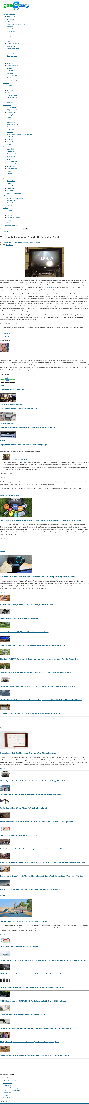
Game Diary (6, 178)
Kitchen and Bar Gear (13, 48)
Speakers (9, 68)
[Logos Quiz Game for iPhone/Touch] (8, 383)
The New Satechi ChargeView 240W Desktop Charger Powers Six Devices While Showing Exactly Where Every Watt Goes (41, 876)
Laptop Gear (13, 164)
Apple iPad (8, 242)
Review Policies (7, 1083)
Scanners (9, 173)
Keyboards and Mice (12, 156)
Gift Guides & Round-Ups (10, 225)
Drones (9, 119)
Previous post (7, 334)
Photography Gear (12, 56)
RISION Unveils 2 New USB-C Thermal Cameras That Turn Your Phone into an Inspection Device (33, 974)
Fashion (5, 208)
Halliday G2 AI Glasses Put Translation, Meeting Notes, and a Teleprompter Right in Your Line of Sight (35, 1028)
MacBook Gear (11, 166)
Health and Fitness (12, 97)
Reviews (2, 385)
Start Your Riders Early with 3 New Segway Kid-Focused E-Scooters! (23, 921)
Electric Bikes (11, 122)
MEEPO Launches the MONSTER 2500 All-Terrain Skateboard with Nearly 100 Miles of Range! (33, 1001)
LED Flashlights (11, 137)
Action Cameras (11, 107)
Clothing (9, 210)
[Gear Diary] (44, 6)
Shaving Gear (11, 203)
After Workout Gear (12, 95)
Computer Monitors (12, 154)
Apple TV (14, 242)
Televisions (10, 73)
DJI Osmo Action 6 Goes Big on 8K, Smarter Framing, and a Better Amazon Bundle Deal (30, 794)
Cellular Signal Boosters (13, 34)
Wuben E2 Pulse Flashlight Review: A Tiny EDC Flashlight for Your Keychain (26, 604)
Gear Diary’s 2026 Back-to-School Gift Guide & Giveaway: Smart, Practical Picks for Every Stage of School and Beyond (40, 520)
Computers (6, 146)
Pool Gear (10, 142)
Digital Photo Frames (13, 43)
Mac (24, 242)
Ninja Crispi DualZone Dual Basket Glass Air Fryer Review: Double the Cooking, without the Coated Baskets (37, 686)
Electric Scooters (11, 127)
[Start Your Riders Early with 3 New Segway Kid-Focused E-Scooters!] (16, 917)
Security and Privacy (12, 66)
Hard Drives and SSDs (13, 168)
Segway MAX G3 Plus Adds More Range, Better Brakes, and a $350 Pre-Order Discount (30, 889)
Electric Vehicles (11, 129)
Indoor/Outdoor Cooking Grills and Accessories (20, 134)
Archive (5, 1095)
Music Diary (9, 404)
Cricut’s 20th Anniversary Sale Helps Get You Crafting (19, 835)
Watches (9, 222)
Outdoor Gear (7, 105)
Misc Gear (6, 195)
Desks (8, 41)
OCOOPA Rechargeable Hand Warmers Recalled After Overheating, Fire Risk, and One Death (33, 987)
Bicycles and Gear (12, 112)
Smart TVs (10, 63)
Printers (9, 171)
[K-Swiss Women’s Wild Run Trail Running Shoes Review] (5, 614)
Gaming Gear (10, 188)
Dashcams (10, 88)
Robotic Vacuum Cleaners (14, 61)
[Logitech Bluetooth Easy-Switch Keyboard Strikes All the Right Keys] (8, 438)
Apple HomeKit (11, 31)
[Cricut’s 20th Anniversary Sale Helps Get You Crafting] (5, 831)
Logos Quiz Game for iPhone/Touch (12, 389)
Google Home (11, 46)
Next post (6, 336)
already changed (50, 287)
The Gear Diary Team (9, 1080)
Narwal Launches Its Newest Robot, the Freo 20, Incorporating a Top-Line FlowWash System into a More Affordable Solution (43, 960)
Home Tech (6, 21)
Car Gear (6, 83)
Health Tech (6, 92)
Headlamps (10, 132)
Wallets (9, 220)
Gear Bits (2, 404)
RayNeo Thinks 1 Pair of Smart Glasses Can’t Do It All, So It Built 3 (23, 808)
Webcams (9, 176)
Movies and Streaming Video (33, 242)
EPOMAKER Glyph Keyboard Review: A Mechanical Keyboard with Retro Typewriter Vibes (32, 713)
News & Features (18, 404)
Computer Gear (11, 151)
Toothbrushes (10, 205)
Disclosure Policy (8, 1085)
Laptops (9, 159)
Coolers (9, 117)
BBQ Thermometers (12, 110)
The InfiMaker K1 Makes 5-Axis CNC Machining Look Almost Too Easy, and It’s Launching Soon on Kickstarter (38, 849)
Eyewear (9, 213)
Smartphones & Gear (9, 14)
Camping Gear (11, 115)
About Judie (6, 1078)
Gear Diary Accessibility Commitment (14, 1090)
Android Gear (11, 17)
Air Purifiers (10, 26)
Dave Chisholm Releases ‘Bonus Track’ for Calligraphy (18, 408)
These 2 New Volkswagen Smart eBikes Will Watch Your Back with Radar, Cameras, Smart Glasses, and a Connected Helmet (43, 862)
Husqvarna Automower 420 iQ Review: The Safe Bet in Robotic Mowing (24, 632)
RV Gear (9, 144)
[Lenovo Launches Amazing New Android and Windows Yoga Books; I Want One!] (8, 421)
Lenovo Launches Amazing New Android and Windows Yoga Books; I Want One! (28, 427)
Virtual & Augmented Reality (15, 193)
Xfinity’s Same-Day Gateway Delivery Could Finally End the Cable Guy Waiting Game (29, 1042)
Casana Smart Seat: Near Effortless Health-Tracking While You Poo (23, 1014)
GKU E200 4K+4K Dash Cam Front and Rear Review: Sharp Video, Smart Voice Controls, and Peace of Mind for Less (41, 700)
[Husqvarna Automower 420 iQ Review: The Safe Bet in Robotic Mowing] (5, 627)
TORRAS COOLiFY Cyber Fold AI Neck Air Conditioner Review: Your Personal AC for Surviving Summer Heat (39, 659)
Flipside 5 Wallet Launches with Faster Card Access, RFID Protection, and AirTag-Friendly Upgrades (34, 1055)
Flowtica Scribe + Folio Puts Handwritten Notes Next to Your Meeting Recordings (28, 753)
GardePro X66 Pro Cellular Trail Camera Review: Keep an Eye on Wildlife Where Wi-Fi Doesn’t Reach (35, 672)
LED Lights (10, 51)
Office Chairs (10, 53)
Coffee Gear (10, 39)
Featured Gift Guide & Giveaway (9, 495)
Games (9, 183)
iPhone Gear (10, 19)
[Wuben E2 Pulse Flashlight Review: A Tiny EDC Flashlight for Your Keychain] (5, 600)
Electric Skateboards (12, 124)
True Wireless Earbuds (13, 75)
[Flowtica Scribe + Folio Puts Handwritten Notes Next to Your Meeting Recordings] (16, 749)
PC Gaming (10, 191)
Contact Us (6, 1097)
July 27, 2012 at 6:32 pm (22, 460)
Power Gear (10, 139)
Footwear (9, 215)
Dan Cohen (9, 245)
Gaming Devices (11, 186)
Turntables (10, 78)
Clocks (9, 36)
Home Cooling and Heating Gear (16, 24)
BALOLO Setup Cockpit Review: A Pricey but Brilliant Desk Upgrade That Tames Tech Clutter (32, 645)
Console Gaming (11, 181)
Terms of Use (7, 1092)
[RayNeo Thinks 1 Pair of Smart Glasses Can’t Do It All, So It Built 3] (5, 804)
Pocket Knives (11, 200)
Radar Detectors (11, 90)
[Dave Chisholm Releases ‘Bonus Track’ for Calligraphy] (8, 402)
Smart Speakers (11, 70)
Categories (3, 1074)
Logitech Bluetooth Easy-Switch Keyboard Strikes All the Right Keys (23, 444)
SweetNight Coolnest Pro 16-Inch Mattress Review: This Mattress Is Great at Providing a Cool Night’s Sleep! (37, 821)
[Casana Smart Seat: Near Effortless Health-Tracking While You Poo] (5, 1010)
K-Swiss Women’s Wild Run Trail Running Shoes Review (19, 618)
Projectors (9, 58)
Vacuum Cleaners (12, 80)
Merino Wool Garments (13, 218)
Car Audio (10, 85)
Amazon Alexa (11, 29)
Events (2, 423)
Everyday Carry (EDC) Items (15, 198)
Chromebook (10, 149)
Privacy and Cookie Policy (10, 1088)
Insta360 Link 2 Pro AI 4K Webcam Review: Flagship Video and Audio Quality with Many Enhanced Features (37, 576)
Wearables (10, 102)
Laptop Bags (13, 161)
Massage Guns (11, 100)
